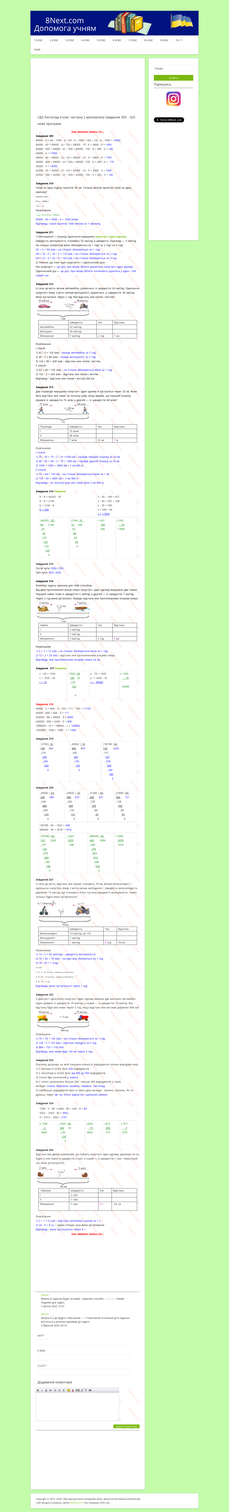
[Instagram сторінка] (173, 98)
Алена (44, 1295)
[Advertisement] (88, 89)
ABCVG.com (76, 1502)
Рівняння (60, 491)
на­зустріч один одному (110, 236)
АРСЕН (45, 1314)
